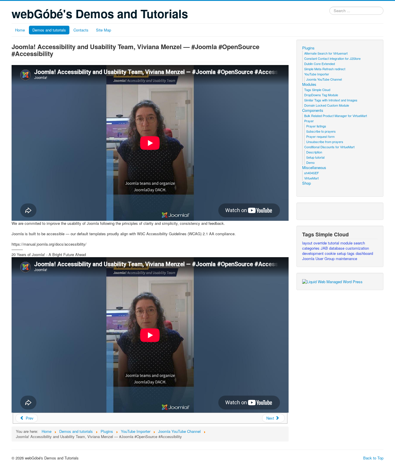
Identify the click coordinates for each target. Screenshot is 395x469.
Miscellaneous (314, 167)
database (337, 248)
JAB (325, 248)
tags (351, 253)
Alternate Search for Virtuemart (326, 53)
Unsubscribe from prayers (324, 141)
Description (314, 152)
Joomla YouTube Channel (324, 79)
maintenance (346, 258)
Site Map (103, 30)
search (359, 243)
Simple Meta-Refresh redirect (324, 68)
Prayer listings (316, 126)
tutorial (334, 243)
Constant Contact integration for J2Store (332, 58)
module (347, 243)
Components (312, 110)
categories (311, 248)
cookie (331, 253)
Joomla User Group (319, 258)
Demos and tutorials (49, 30)
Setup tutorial (315, 157)
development (313, 253)
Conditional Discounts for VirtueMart (329, 146)
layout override (315, 243)
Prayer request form (320, 136)
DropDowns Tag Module (321, 94)
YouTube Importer (316, 74)
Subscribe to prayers (321, 131)
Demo (310, 162)
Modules (309, 84)
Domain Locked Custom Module (326, 105)
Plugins (308, 48)
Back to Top (373, 458)
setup (342, 253)
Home (20, 30)
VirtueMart (311, 178)
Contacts (80, 30)
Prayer (309, 120)
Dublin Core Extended (319, 63)
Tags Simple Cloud (317, 89)
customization (357, 248)
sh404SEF (311, 172)
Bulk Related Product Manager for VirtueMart (335, 115)
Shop (306, 183)
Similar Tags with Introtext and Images (330, 100)
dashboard (364, 253)
